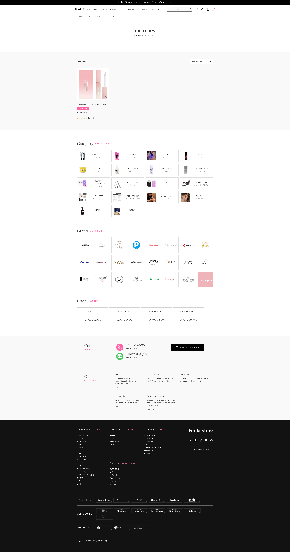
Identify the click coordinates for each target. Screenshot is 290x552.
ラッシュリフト (82, 435)
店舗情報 (145, 9)
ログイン (113, 472)
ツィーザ (80, 463)
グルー (79, 444)
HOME (81, 17)
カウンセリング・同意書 (85, 475)
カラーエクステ (82, 441)
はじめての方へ (157, 9)
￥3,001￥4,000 (93, 320)
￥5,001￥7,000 (156, 320)
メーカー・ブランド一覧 (93, 17)
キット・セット (82, 472)
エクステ (80, 438)
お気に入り (113, 481)
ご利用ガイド (148, 438)
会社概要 (113, 444)
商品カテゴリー (100, 9)
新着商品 (113, 9)
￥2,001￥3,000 (188, 311)
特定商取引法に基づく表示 (153, 447)
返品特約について (150, 453)
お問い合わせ (148, 444)
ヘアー (79, 481)
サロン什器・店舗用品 (85, 469)
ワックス (80, 447)
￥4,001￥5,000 (124, 320)
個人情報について (150, 450)
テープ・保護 (81, 460)
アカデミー (81, 478)
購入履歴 (113, 484)
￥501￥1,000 (124, 311)
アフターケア (81, 456)
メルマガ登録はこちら (200, 449)
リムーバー (81, 450)
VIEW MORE (119, 387)
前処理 (79, 453)
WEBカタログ (114, 441)
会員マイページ (115, 478)
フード (79, 484)
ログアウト (113, 475)
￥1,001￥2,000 (156, 311)
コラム (112, 438)
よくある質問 (148, 441)
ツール (79, 466)
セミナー (122, 9)
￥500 (92, 311)
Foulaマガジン (134, 9)
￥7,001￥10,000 (188, 320)
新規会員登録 (114, 469)
